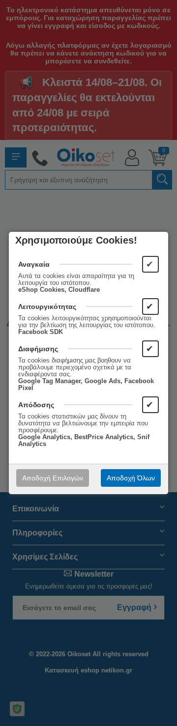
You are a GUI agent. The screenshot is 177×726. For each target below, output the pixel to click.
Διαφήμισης (38, 349)
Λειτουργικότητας (47, 306)
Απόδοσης (36, 405)
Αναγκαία (34, 264)
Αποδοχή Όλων (131, 478)
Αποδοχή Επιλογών (52, 478)
